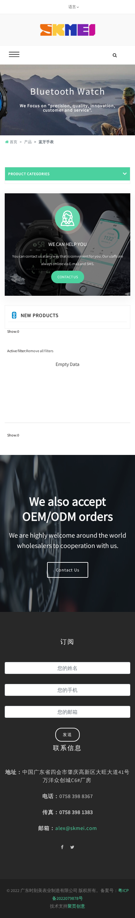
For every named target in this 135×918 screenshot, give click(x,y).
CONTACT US (67, 276)
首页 (13, 141)
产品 (28, 141)
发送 (67, 734)
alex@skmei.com (76, 828)
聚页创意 (76, 906)
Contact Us (67, 570)
